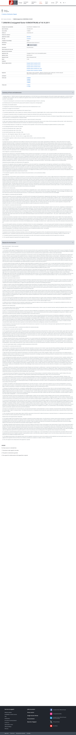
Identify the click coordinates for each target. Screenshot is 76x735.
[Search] (61, 3)
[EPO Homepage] (13, 2)
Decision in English (32, 45)
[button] (38, 93)
